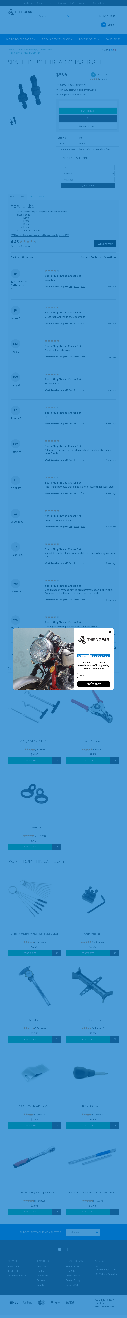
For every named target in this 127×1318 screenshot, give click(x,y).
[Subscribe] (96, 1232)
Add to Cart (88, 111)
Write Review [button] (105, 243)
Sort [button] (14, 257)
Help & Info (71, 1271)
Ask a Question (88, 126)
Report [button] (76, 286)
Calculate (89, 185)
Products (27, 3)
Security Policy (73, 1285)
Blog (50, 3)
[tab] (90, 258)
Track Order (14, 1271)
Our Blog (41, 1271)
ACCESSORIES (88, 39)
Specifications (38, 196)
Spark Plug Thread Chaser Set (26, 52)
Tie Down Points (34, 827)
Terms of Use (72, 1266)
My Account (109, 16)
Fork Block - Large (93, 1020)
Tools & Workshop (27, 49)
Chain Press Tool (92, 933)
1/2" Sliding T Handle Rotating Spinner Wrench (92, 1192)
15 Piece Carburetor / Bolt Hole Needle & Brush (34, 933)
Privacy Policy (73, 1275)
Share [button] (83, 286)
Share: (105, 50)
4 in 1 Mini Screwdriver (92, 1106)
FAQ (72, 3)
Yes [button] (70, 286)
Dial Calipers (34, 1020)
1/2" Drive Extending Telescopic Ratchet (35, 1192)
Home (11, 49)
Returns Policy (73, 1280)
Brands (40, 3)
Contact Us (98, 3)
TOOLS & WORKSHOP (56, 39)
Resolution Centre (17, 1275)
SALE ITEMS (113, 39)
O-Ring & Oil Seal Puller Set (34, 741)
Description (17, 196)
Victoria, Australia (108, 1274)
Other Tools (46, 49)
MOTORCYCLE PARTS (20, 39)
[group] (27, 241)
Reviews (62, 3)
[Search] (68, 16)
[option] (30, 93)
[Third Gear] (20, 11)
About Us (83, 3)
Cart (110, 24)
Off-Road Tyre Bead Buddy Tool (34, 1106)
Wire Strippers (92, 741)
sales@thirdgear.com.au (107, 1269)
